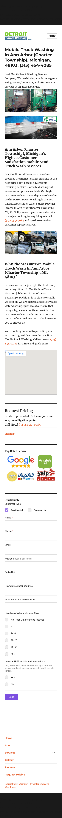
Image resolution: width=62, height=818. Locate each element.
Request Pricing (15, 774)
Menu (52, 36)
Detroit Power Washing (16, 784)
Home (8, 738)
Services (10, 752)
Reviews (10, 767)
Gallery (9, 760)
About (8, 745)
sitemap (10, 433)
